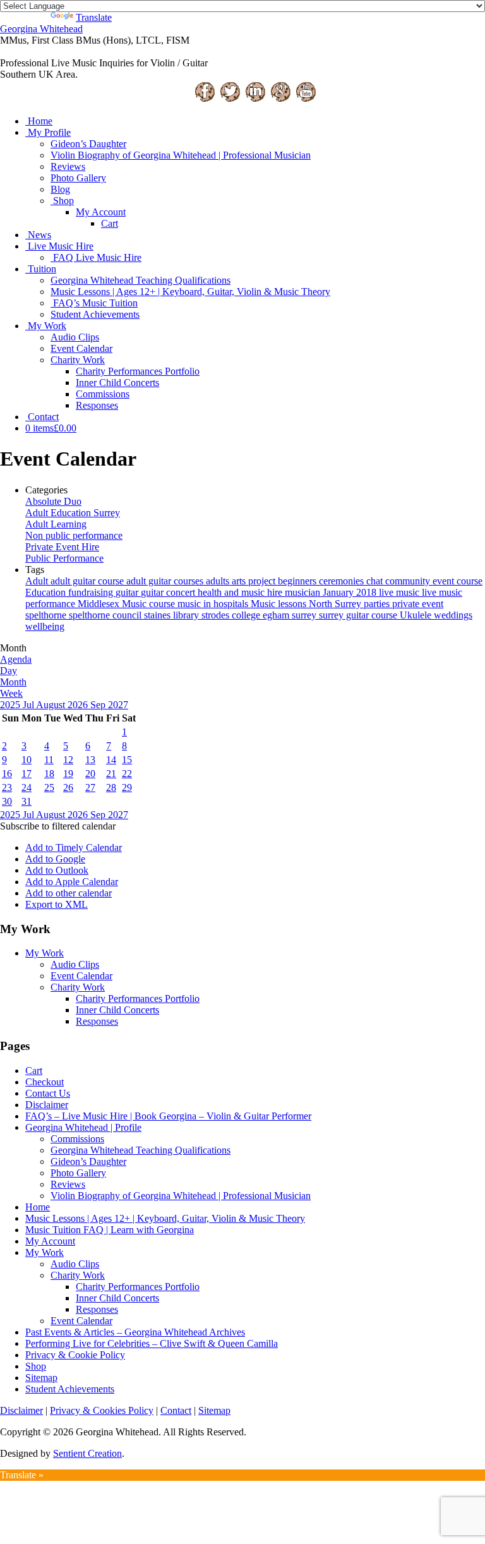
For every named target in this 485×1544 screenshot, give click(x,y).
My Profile (49, 132)
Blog (60, 189)
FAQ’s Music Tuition (95, 303)
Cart (109, 223)
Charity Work (78, 359)
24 (26, 787)
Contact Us (47, 1093)
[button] (58, 826)
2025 (11, 704)
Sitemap (41, 1377)
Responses (97, 405)
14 (111, 759)
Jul (29, 704)
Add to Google (55, 858)
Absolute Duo (53, 501)
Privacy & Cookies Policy (101, 1410)
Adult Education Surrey (72, 512)
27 (90, 787)
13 (90, 759)
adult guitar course (88, 581)
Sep (99, 704)
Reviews (68, 166)
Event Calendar (81, 348)
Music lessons (280, 603)
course (469, 581)
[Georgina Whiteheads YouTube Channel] (305, 99)
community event (421, 581)
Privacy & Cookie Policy (75, 1354)
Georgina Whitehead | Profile (83, 1127)
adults (219, 581)
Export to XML (56, 904)
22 (127, 773)
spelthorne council (106, 615)
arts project (255, 581)
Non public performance (74, 535)
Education (46, 592)
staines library (172, 615)
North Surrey (336, 603)
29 (127, 787)
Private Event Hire (62, 546)
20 (90, 773)
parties (378, 603)
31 (26, 801)
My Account (101, 212)
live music (400, 592)
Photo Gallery (78, 177)
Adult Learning (56, 524)
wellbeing (44, 626)
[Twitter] (230, 99)
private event (417, 603)
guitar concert (169, 592)
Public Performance (64, 558)
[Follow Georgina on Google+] (280, 99)
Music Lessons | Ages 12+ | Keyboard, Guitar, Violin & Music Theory (190, 291)
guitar (128, 592)
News (39, 234)
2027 (118, 704)
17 (26, 773)
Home (40, 121)
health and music (232, 592)
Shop (63, 200)
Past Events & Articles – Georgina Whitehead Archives (135, 1332)
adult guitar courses (166, 581)
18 (49, 773)
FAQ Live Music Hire (97, 257)
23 (7, 787)
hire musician (295, 592)
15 (127, 759)
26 (68, 787)
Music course (149, 603)
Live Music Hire (60, 246)
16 (7, 773)
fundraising (92, 592)
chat (375, 581)
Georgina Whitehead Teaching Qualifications (141, 280)
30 (7, 801)
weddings (453, 615)
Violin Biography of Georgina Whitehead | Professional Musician (181, 155)
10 (26, 759)
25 (49, 787)
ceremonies (342, 581)
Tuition (42, 268)
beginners (298, 581)
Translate (94, 17)
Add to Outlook (56, 870)
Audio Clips (75, 337)
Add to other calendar (68, 893)
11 (49, 759)
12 (68, 759)
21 (111, 773)
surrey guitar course (359, 615)
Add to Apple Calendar (71, 881)
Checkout (44, 1082)
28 (111, 787)
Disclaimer (46, 1104)
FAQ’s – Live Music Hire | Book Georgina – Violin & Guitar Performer (168, 1116)
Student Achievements (95, 314)
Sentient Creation (87, 1453)
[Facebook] (204, 99)
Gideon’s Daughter (88, 143)
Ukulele (417, 615)
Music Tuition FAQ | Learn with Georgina (109, 1229)
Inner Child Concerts (117, 382)
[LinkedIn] (255, 99)
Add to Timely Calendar (73, 847)
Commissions (102, 394)
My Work (47, 325)
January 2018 (351, 592)
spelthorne (47, 615)
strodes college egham (246, 615)
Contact (43, 416)
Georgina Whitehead (41, 28)
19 (68, 773)
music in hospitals (214, 603)
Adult (38, 581)
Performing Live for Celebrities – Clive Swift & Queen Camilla (151, 1343)
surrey (305, 615)
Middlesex (100, 603)
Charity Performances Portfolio (138, 371)
